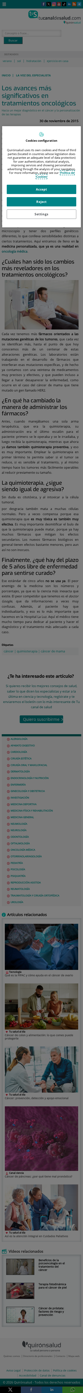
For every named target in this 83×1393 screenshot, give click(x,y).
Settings (41, 214)
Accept (41, 189)
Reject (41, 202)
